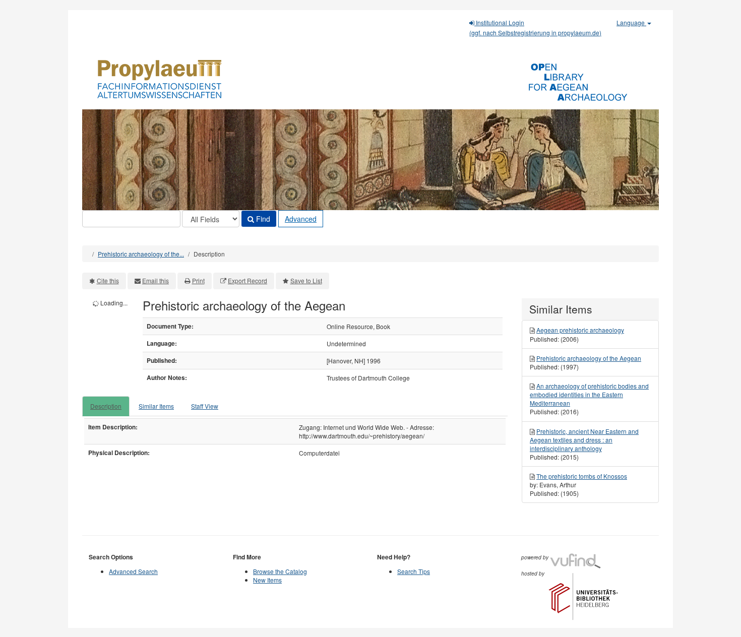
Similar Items (156, 406)
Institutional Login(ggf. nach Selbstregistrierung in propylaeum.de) (535, 27)
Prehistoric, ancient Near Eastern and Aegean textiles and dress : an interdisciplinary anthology (584, 440)
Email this (155, 280)
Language (631, 22)
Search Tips (413, 571)
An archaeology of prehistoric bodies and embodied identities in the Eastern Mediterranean (589, 394)
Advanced (301, 219)
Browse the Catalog (280, 571)
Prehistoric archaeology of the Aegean (588, 358)
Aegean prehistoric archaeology (580, 330)
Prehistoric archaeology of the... (141, 253)
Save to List (306, 280)
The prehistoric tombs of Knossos (581, 476)
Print (198, 280)
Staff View (204, 406)
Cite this (108, 280)
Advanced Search (133, 571)
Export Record (247, 280)
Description (105, 406)
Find (262, 219)
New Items (267, 580)
